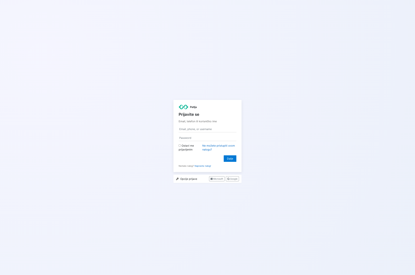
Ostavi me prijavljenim (186, 147)
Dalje (230, 158)
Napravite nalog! (203, 166)
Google (233, 178)
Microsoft (218, 178)
